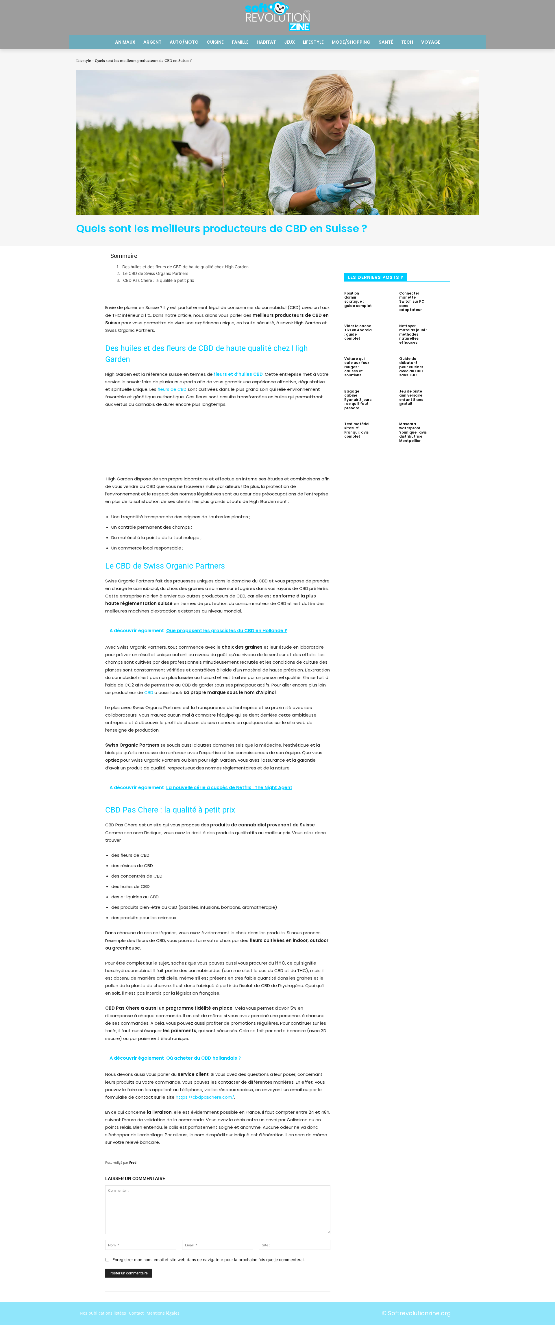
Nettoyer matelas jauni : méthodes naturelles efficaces (413, 334)
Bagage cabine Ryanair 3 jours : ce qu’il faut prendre (357, 399)
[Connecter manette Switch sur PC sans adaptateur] (440, 303)
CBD (148, 692)
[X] (377, 258)
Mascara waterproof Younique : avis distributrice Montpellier (413, 432)
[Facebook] (358, 258)
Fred (132, 1162)
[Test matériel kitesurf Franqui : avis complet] (385, 434)
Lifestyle (83, 60)
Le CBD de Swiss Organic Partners (155, 273)
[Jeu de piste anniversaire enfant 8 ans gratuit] (440, 401)
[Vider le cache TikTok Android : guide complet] (385, 336)
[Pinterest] (396, 258)
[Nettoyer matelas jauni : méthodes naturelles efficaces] (440, 336)
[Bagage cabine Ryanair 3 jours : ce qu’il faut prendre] (385, 401)
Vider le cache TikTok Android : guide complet (358, 332)
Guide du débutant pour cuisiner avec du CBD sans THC (411, 367)
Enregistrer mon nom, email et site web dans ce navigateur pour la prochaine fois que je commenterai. (208, 1259)
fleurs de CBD (172, 389)
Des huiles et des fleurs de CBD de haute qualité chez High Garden (185, 266)
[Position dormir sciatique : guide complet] (385, 303)
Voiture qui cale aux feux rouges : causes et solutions (356, 367)
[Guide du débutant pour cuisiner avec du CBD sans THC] (440, 368)
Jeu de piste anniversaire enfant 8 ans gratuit (411, 397)
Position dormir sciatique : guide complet (358, 299)
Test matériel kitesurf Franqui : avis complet (356, 430)
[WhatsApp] (415, 258)
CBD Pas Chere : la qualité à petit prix (159, 280)
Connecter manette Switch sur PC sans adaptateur (411, 301)
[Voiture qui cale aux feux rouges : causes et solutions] (385, 368)
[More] (435, 258)
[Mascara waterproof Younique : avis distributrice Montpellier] (440, 434)
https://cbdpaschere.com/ (205, 1097)
